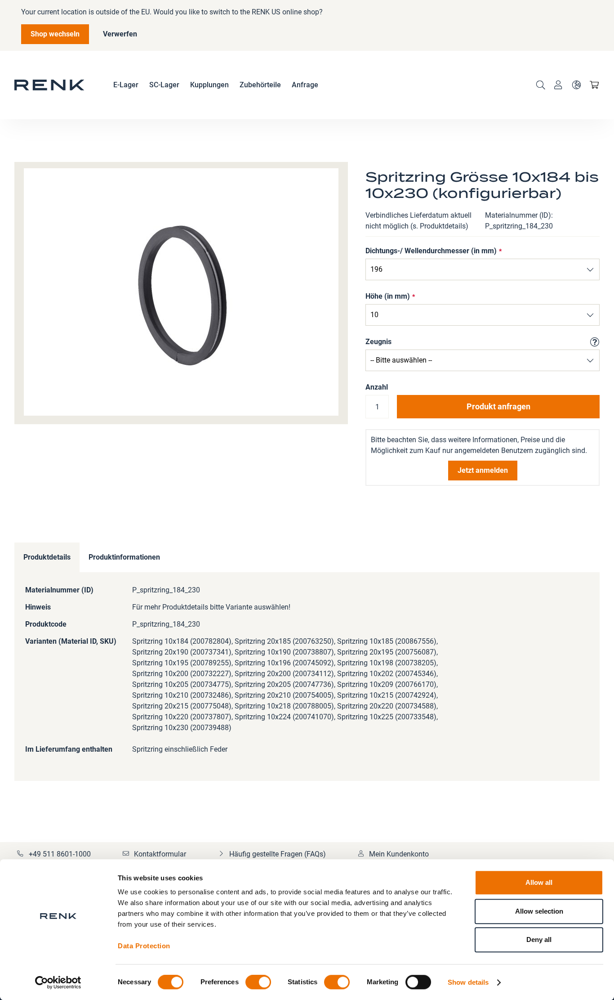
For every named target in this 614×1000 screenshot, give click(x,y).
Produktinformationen (124, 557)
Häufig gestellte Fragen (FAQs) (277, 854)
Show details (468, 982)
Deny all (539, 939)
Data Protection (144, 946)
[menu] (216, 85)
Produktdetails (47, 557)
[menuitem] (126, 85)
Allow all (538, 882)
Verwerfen (120, 34)
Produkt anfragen (498, 406)
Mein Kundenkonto (399, 854)
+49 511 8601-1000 (60, 854)
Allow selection (539, 911)
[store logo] (49, 85)
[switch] (258, 983)
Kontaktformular (160, 854)
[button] (576, 85)
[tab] (47, 558)
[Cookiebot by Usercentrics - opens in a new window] (58, 982)
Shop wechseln (55, 34)
